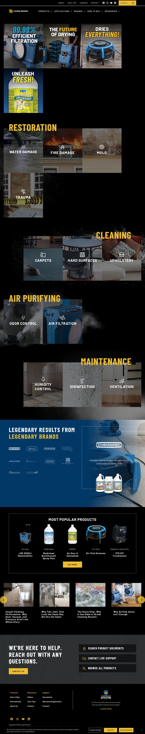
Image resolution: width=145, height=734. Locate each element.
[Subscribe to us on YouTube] (111, 3)
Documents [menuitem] (47, 697)
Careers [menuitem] (84, 3)
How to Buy (94, 11)
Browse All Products (102, 668)
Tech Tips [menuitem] (72, 3)
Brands (78, 11)
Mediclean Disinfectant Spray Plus (49, 556)
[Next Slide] (141, 599)
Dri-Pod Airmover (96, 553)
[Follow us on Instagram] (107, 3)
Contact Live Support (102, 658)
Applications (62, 11)
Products (44, 11)
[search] (133, 2)
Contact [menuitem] (95, 3)
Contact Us (18, 671)
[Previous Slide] (3, 599)
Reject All (110, 730)
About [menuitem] (61, 3)
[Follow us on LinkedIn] (115, 3)
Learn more (23, 343)
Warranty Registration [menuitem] (52, 701)
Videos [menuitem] (30, 697)
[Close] (141, 730)
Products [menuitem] (14, 692)
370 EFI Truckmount (120, 554)
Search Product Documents (106, 648)
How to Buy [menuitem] (15, 697)
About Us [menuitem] (14, 706)
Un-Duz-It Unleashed (72, 554)
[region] (72, 730)
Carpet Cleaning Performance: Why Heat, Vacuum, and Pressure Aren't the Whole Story (17, 616)
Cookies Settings (95, 730)
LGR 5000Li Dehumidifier (25, 554)
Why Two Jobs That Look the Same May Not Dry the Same (53, 614)
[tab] (14, 448)
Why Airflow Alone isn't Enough (124, 613)
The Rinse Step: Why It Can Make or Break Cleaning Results (89, 614)
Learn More (23, 172)
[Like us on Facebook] (104, 3)
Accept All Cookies (126, 730)
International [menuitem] (15, 701)
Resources (111, 11)
